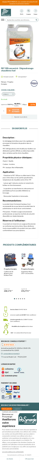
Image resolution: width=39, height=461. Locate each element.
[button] (8, 94)
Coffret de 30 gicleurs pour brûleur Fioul (8, 273)
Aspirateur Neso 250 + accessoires (27, 272)
